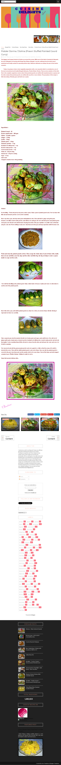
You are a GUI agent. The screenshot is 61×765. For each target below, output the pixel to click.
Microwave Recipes (22, 571)
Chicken (26, 537)
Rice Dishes (21, 591)
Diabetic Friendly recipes (33, 545)
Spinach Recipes (22, 602)
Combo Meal (28, 539)
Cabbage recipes (22, 532)
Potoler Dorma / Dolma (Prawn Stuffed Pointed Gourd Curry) (30, 426)
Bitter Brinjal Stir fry (47, 427)
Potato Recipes (21, 586)
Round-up (29, 591)
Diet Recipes (21, 547)
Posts (21, 476)
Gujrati (28, 558)
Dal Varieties (27, 542)
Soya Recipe (32, 599)
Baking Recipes (35, 524)
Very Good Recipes (28, 718)
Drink (37, 547)
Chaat (20, 537)
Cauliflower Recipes (22, 534)
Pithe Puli (35, 584)
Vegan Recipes (21, 610)
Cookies (36, 539)
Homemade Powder (22, 560)
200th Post (29, 521)
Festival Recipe (15, 47)
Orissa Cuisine (30, 581)
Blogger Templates (54, 763)
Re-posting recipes (32, 589)
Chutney (20, 539)
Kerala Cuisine (31, 563)
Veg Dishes (21, 607)
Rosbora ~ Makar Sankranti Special (34, 629)
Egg (19, 550)
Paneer (20, 584)
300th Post (36, 521)
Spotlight (30, 602)
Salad (36, 591)
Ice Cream (31, 560)
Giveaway (30, 555)
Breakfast (20, 529)
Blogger (33, 615)
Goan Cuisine (21, 558)
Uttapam (29, 604)
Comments (22, 479)
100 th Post (21, 521)
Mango (32, 568)
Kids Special (21, 565)
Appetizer (21, 524)
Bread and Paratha (31, 526)
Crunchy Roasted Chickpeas (32, 642)
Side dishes (30, 47)
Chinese (33, 537)
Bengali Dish (7, 47)
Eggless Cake (27, 550)
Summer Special (21, 604)
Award (27, 524)
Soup (29, 597)
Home (2, 47)
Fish (29, 552)
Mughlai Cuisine (22, 573)
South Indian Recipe (22, 599)
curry (20, 542)
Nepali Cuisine (21, 576)
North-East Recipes (29, 578)
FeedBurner (33, 492)
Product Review (30, 586)
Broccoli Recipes (29, 529)
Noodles (20, 578)
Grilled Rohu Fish (30, 654)
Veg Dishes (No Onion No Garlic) (32, 607)
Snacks (29, 594)
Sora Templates (45, 763)
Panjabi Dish (28, 584)
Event (34, 550)
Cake (30, 532)
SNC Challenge (21, 597)
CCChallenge (32, 534)
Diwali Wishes (29, 547)
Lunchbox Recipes (30, 565)
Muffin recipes (32, 571)
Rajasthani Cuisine (22, 589)
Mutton (30, 573)
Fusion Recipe (21, 555)
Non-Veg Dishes (23, 47)
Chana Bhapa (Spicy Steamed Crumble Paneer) (10, 426)
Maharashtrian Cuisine (23, 568)
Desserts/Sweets (22, 545)
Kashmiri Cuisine (22, 563)
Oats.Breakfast (21, 581)
